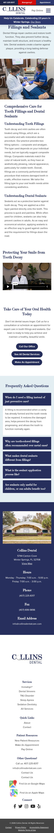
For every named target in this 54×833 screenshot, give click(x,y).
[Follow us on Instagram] (26, 806)
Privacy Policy (20, 827)
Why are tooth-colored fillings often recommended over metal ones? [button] (26, 443)
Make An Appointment (27, 362)
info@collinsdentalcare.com (27, 624)
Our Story (36, 22)
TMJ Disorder (27, 695)
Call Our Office (27, 346)
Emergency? (27, 2)
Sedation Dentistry (27, 704)
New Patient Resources (27, 740)
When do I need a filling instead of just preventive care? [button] (25, 399)
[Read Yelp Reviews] (38, 806)
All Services (27, 709)
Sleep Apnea (27, 700)
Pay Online (37, 10)
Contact (27, 727)
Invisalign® (27, 687)
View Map (27, 563)
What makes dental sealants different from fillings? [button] (21, 457)
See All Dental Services (27, 354)
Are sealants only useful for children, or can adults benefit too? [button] (25, 486)
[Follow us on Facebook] (15, 806)
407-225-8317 (9, 2)
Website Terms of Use (27, 830)
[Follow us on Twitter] (20, 806)
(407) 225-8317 (27, 595)
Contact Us (27, 772)
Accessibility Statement (39, 827)
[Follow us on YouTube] (32, 806)
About (27, 723)
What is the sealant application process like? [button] (23, 472)
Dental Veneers (27, 691)
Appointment (45, 2)
